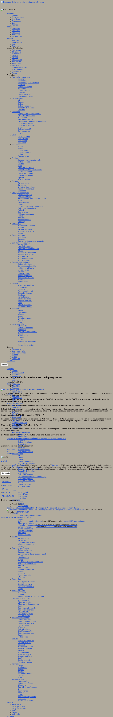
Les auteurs (11, 716)
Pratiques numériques (20, 548)
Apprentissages (23, 436)
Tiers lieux (21, 675)
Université (16, 714)
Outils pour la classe (25, 452)
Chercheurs (16, 407)
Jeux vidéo (22, 498)
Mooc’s (20, 483)
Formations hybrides (25, 479)
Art (19, 456)
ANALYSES (6, 482)
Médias (15, 513)
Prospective (16, 579)
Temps (20, 589)
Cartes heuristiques (25, 550)
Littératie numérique (25, 531)
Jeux (14, 490)
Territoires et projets (25, 662)
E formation (11, 449)
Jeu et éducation (24, 492)
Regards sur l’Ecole (25, 656)
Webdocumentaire (24, 575)
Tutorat (20, 488)
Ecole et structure (24, 643)
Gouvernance (23, 691)
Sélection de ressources (21, 598)
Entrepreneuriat (23, 539)
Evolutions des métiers (26, 542)
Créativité (21, 440)
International (22, 668)
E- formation (22, 473)
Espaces (21, 583)
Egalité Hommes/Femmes (27, 687)
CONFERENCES (8, 485)
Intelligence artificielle (26, 623)
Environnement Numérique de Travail (32, 554)
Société (15, 639)
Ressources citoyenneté (27, 608)
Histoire (20, 606)
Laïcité (20, 695)
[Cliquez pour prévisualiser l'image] (22, 389)
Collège (15, 710)
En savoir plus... (23, 512)
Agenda (15, 380)
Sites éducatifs (23, 612)
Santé (20, 658)
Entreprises (22, 540)
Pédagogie (16, 388)
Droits (20, 521)
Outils (9, 384)
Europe (20, 666)
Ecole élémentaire (19, 708)
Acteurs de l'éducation (15, 403)
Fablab (20, 556)
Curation (21, 519)
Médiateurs (16, 427)
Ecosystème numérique (26, 581)
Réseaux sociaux (24, 535)
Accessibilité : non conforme (74, 521)
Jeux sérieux (22, 496)
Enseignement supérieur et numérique (32, 477)
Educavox (55, 465)
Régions (21, 670)
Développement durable (27, 621)
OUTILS (5, 489)
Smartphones (23, 567)
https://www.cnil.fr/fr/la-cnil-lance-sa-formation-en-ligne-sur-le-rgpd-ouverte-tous (36, 439)
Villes (20, 677)
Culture (20, 459)
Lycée (14, 712)
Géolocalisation (23, 558)
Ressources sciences (26, 610)
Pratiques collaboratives (27, 564)
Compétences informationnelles (29, 515)
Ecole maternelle (18, 706)
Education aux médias (26, 523)
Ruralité (21, 672)
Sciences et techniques (20, 618)
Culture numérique (25, 442)
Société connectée (25, 660)
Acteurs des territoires (26, 641)
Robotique (21, 635)
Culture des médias (25, 517)
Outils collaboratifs (24, 484)
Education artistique (25, 602)
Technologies (17, 392)
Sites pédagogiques (25, 614)
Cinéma (21, 457)
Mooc (9, 451)
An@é (16, 386)
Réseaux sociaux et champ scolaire (31, 596)
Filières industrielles (19, 423)
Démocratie (22, 685)
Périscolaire (16, 704)
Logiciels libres (23, 625)
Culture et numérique (25, 461)
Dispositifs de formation (26, 471)
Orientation (22, 546)
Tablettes (21, 571)
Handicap (21, 650)
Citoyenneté (22, 681)
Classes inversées (24, 552)
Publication (22, 533)
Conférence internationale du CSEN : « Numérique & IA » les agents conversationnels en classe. (43, 508)
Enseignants (16, 417)
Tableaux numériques (26, 569)
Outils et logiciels (24, 629)
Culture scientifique (25, 620)
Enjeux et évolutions (25, 475)
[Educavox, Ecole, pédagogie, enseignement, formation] (22, 2)
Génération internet (25, 648)
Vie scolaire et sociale (26, 701)
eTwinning (21, 577)
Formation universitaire (26, 481)
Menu (4, 365)
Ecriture (20, 502)
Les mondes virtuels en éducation (30, 562)
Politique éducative (25, 585)
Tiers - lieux (22, 699)
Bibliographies (23, 600)
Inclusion (21, 693)
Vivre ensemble (18, 679)
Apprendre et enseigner (21, 432)
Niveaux (10, 702)
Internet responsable (25, 529)
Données (21, 594)
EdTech (15, 413)
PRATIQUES (6, 492)
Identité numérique (25, 527)
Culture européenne (25, 683)
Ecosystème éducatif (25, 647)
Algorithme (22, 593)
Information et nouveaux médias (30, 525)
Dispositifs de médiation (27, 463)
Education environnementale (28, 604)
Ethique (20, 689)
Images (20, 560)
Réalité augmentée (25, 631)
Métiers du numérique (26, 544)
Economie (21, 645)
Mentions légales (35, 521)
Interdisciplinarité (24, 450)
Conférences (17, 398)
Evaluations (22, 444)
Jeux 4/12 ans (23, 494)
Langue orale (23, 506)
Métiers (15, 537)
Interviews (16, 375)
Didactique (16, 384)
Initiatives (21, 448)
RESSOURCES (8, 496)
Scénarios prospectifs (26, 587)
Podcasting (22, 566)
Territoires (16, 664)
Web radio (21, 573)
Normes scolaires (24, 654)
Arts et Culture (17, 454)
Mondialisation (23, 652)
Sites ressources (24, 486)
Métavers (21, 627)
